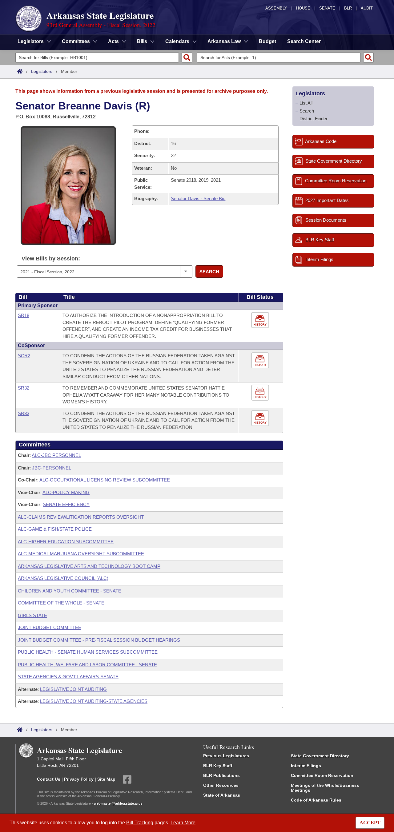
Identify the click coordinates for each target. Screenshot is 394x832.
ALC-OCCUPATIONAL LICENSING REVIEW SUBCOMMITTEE (104, 479)
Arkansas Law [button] (224, 41)
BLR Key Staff (217, 765)
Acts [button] (113, 41)
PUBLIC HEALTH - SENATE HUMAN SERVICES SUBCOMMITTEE (88, 652)
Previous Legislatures (226, 755)
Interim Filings (306, 765)
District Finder (314, 118)
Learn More (183, 822)
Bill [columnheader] (22, 297)
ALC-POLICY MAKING (66, 492)
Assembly (276, 8)
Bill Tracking (139, 822)
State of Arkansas (221, 795)
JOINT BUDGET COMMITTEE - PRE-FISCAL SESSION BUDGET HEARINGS (99, 640)
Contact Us (48, 779)
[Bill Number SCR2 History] (261, 360)
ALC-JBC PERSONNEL (56, 455)
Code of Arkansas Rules (316, 800)
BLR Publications (221, 775)
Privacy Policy (79, 779)
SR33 (23, 413)
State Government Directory (320, 755)
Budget (267, 41)
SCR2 (24, 355)
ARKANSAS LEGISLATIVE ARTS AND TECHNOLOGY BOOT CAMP (89, 566)
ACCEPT (370, 822)
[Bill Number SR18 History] (261, 320)
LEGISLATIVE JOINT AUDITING (73, 689)
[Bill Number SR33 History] (261, 418)
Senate (327, 8)
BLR (348, 8)
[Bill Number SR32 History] (261, 392)
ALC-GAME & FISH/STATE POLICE (55, 529)
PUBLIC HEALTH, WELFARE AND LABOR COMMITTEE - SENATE (87, 664)
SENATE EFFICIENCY (66, 504)
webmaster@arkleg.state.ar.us (118, 803)
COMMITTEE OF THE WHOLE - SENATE (61, 602)
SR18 (23, 315)
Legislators (41, 71)
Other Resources (221, 785)
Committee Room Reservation (322, 775)
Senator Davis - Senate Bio (198, 198)
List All (306, 102)
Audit (367, 8)
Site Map (106, 779)
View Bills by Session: (51, 259)
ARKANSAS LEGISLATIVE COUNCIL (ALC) (63, 578)
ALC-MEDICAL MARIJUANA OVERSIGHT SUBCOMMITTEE (81, 553)
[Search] (187, 57)
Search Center (304, 41)
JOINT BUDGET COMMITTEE (49, 627)
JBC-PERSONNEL (51, 467)
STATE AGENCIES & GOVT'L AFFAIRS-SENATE (68, 676)
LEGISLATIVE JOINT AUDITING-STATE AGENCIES (93, 701)
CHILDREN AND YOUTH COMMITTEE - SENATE (69, 590)
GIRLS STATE (32, 615)
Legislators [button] (31, 41)
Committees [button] (76, 41)
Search (209, 271)
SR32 (23, 387)
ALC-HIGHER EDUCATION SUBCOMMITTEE (66, 541)
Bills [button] (142, 41)
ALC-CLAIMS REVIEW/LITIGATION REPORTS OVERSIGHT (81, 517)
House (303, 8)
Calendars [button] (177, 41)
